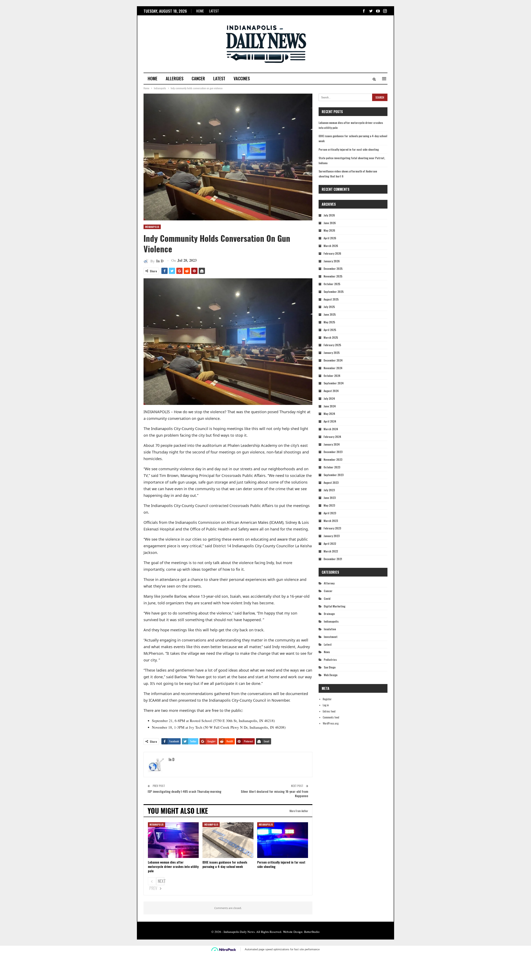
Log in (326, 705)
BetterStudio (312, 932)
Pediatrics (330, 659)
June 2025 (330, 314)
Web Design (330, 675)
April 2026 (330, 238)
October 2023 (332, 467)
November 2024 (333, 368)
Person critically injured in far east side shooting (349, 149)
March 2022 (331, 551)
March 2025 (331, 337)
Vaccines (242, 78)
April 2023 (330, 513)
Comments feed (331, 717)
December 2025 (333, 268)
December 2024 (333, 360)
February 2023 (332, 528)
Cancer (198, 78)
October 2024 (332, 375)
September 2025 (333, 291)
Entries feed (329, 711)
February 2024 (332, 436)
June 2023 (330, 497)
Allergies (174, 78)
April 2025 (330, 329)
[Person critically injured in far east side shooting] (282, 840)
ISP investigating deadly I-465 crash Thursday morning (184, 791)
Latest (214, 10)
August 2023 (331, 482)
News (327, 652)
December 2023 (333, 452)
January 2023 (332, 536)
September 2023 (333, 475)
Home (200, 10)
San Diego (330, 667)
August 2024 (331, 391)
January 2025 (332, 352)
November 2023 (333, 459)
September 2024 (334, 383)
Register (327, 699)
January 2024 (332, 444)
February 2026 (332, 253)
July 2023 (329, 490)
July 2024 (329, 398)
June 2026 (330, 223)
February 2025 (332, 345)
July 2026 (329, 215)
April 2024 (330, 421)
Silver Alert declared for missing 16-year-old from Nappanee (274, 793)
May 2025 (329, 322)
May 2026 (329, 230)
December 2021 (333, 559)
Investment (330, 636)
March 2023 (331, 520)
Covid (327, 598)
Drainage (329, 613)
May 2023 (329, 505)
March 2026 (331, 245)
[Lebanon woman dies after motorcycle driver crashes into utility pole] (173, 840)
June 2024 (330, 406)
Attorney (329, 583)
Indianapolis (152, 226)
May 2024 (329, 413)
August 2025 (331, 299)
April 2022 (330, 543)
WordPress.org (331, 723)
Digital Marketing (334, 606)
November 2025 (333, 276)
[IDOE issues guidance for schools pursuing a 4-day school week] (227, 840)
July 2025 (329, 306)
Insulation (330, 629)
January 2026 (332, 261)
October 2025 (332, 284)
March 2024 (331, 429)
